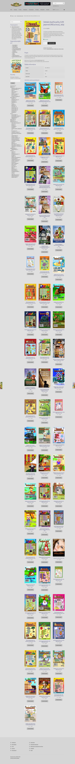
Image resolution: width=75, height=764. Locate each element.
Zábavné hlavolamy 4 (15, 26)
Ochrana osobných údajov (14, 758)
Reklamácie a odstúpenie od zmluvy (37, 746)
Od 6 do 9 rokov (61, 48)
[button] (39, 22)
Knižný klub (42, 9)
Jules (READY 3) (14, 46)
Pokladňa (32, 748)
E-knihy (20, 9)
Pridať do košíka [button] (30, 105)
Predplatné (25, 9)
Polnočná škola (14, 52)
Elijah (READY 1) (14, 45)
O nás (13, 746)
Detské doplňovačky (20, 15)
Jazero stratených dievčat (16, 48)
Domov (13, 15)
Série (11, 9)
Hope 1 (13, 53)
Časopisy (15, 9)
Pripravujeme (31, 9)
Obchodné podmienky (34, 744)
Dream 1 (13, 54)
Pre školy (37, 9)
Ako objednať (14, 744)
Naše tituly (56, 48)
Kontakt (47, 9)
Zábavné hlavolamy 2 (15, 55)
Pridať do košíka (52, 43)
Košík (31, 750)
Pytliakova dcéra (15, 47)
